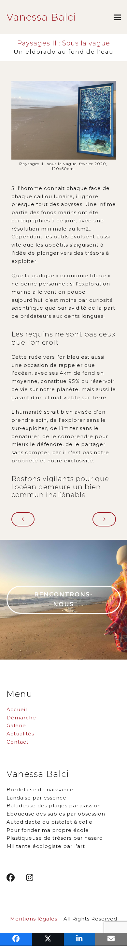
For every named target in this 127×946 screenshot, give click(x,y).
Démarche (21, 717)
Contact (18, 742)
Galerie (16, 725)
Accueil (17, 709)
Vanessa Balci (41, 17)
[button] (117, 17)
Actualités (20, 734)
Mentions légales (33, 919)
